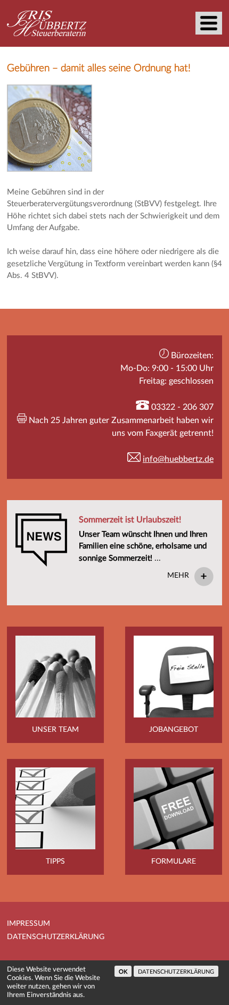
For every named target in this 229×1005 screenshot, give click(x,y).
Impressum (28, 923)
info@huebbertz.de (178, 459)
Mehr (178, 575)
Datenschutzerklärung (55, 937)
